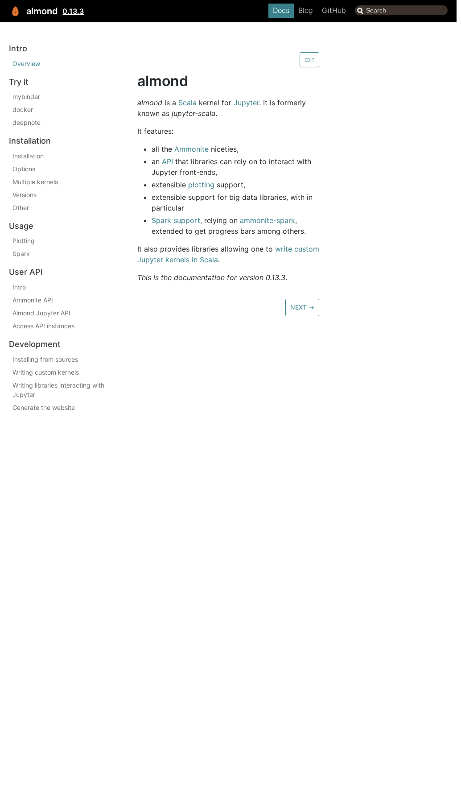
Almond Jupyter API (41, 313)
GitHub (334, 10)
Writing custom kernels (45, 372)
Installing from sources (45, 359)
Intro (19, 287)
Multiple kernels (35, 182)
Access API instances (43, 326)
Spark (21, 253)
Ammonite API (32, 300)
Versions (24, 194)
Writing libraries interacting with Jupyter (58, 389)
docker (22, 109)
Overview (26, 63)
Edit (309, 59)
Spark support (176, 220)
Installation (28, 156)
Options (23, 169)
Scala (187, 102)
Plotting (23, 240)
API (167, 161)
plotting (201, 184)
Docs (281, 10)
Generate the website (43, 407)
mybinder (26, 96)
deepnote (26, 122)
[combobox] (401, 10)
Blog (305, 10)
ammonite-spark (267, 220)
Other (20, 207)
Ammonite (191, 149)
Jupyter (246, 102)
